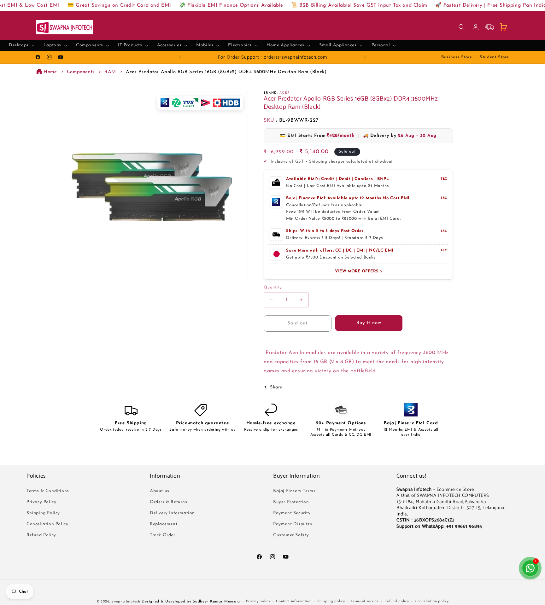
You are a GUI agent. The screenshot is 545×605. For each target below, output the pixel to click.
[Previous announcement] (180, 57)
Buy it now (368, 323)
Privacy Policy (41, 502)
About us (159, 491)
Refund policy (396, 601)
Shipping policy (331, 601)
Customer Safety (291, 535)
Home (50, 72)
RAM (110, 72)
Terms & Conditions (47, 491)
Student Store (494, 57)
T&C (444, 179)
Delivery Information (172, 513)
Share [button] (276, 387)
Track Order (162, 535)
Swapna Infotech (125, 601)
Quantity (272, 287)
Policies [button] (36, 476)
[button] (21, 45)
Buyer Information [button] (296, 476)
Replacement (164, 524)
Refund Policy (41, 535)
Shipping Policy (43, 513)
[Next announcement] (365, 57)
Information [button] (165, 476)
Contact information (293, 601)
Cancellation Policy (47, 524)
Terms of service (364, 601)
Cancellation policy (431, 601)
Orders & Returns (168, 502)
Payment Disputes (292, 524)
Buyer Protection (291, 502)
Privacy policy (258, 601)
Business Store (456, 57)
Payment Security (292, 513)
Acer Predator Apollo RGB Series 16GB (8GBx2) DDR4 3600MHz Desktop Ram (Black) (226, 72)
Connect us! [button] (411, 476)
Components (81, 72)
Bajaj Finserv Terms (294, 491)
